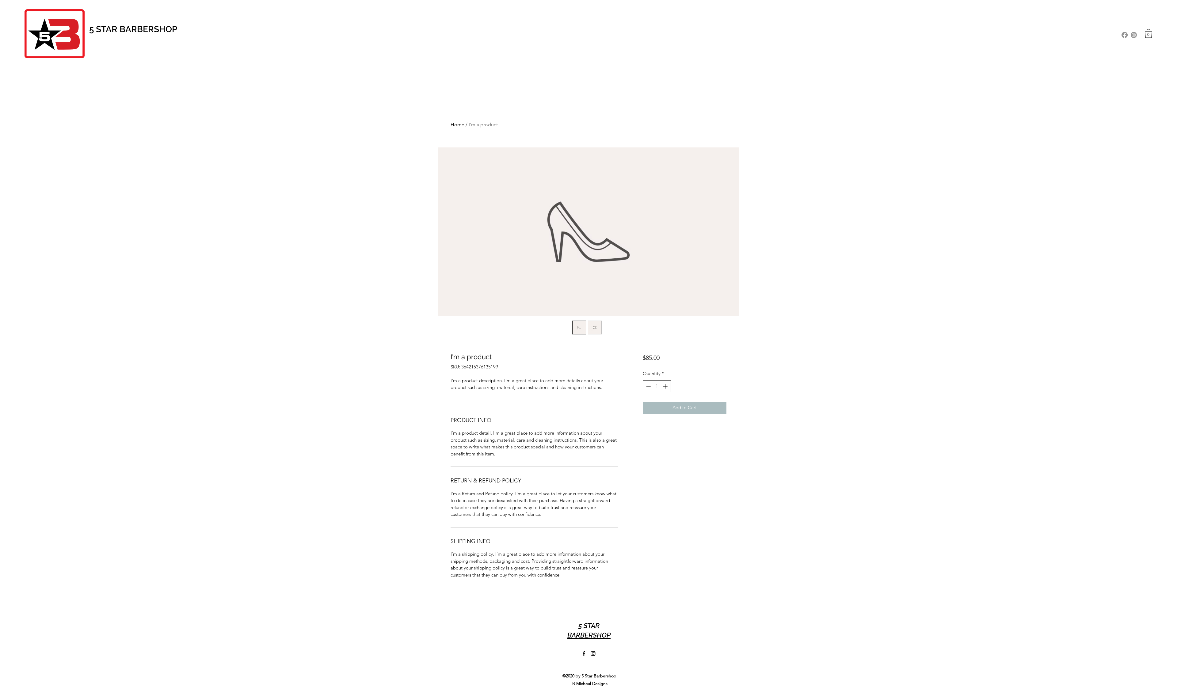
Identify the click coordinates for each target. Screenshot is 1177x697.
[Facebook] (1125, 35)
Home (457, 125)
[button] (1148, 33)
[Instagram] (1134, 35)
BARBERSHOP (148, 29)
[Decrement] (648, 386)
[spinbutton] (657, 386)
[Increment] (666, 386)
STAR (108, 29)
